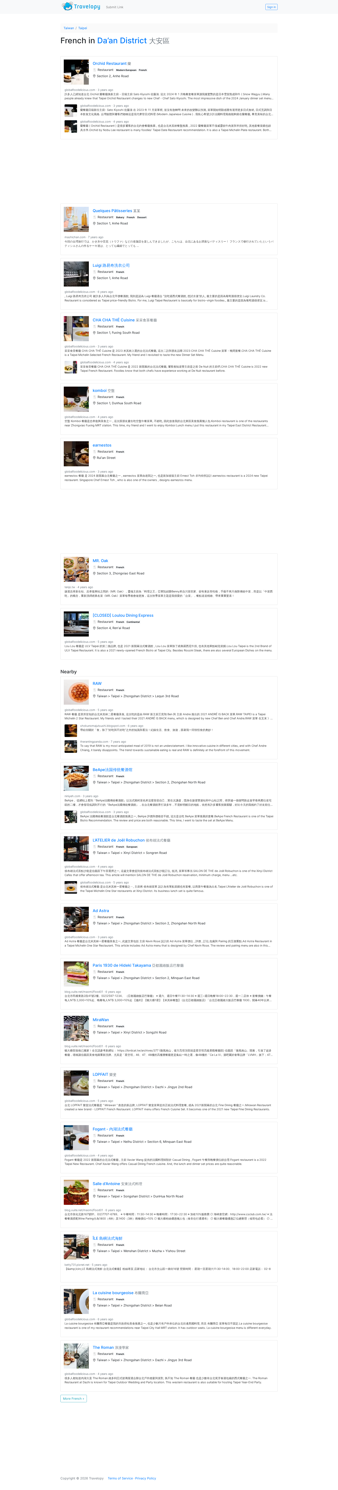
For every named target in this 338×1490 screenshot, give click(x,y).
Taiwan (69, 28)
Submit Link (114, 7)
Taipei (82, 28)
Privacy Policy (145, 1478)
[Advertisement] (169, 171)
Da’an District (122, 40)
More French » (73, 1398)
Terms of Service (120, 1478)
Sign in (271, 7)
